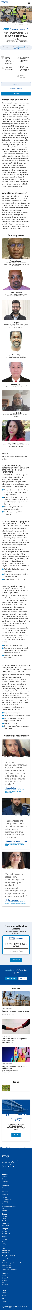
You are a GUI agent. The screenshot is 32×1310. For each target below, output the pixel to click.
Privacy (12, 1308)
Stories (4, 1218)
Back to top (29, 1308)
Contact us (5, 1258)
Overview (4, 1177)
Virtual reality (5, 1280)
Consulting (5, 1202)
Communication (6, 1199)
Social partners (6, 1250)
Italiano (4, 1298)
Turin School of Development (9, 1269)
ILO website (5, 1285)
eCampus (4, 1276)
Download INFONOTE (16, 88)
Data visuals (5, 1221)
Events (4, 1208)
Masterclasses (5, 1185)
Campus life (5, 1278)
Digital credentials (6, 1267)
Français (22, 47)
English (18, 47)
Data (3, 1204)
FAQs (3, 1260)
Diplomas (4, 1183)
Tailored (4, 1188)
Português (4, 1301)
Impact (4, 1214)
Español (4, 1295)
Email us (22, 978)
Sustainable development (19, 29)
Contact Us (16, 84)
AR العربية (16, 48)
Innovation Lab (6, 1233)
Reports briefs (5, 1223)
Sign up (16, 1135)
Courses (4, 1179)
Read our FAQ (11, 978)
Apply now (16, 93)
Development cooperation (9, 1206)
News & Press (5, 1225)
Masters (5, 1191)
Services (5, 1195)
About (4, 1237)
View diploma (16, 960)
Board (3, 1241)
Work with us (5, 1252)
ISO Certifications (6, 1265)
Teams (3, 1246)
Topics (3, 1248)
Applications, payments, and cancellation (13, 1263)
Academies (5, 1181)
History (4, 1244)
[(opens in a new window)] (4, 1166)
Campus (5, 1229)
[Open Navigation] (29, 3)
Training (5, 1174)
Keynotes (4, 1210)
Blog (3, 1282)
